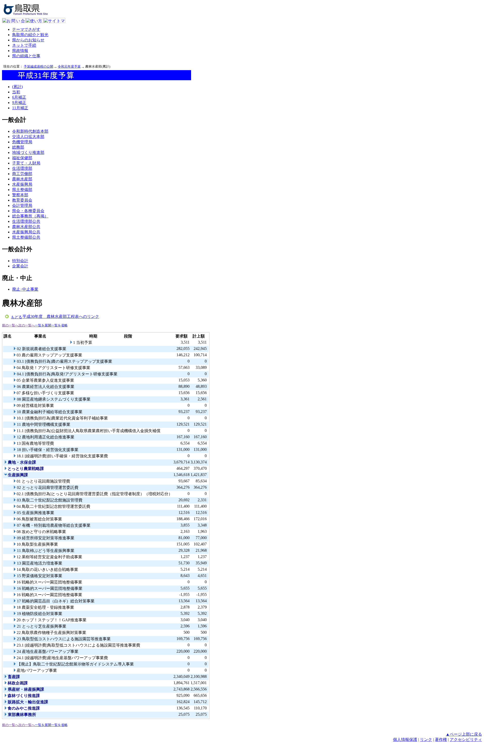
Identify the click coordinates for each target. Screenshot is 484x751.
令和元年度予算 (69, 66)
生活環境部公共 (26, 221)
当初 (16, 92)
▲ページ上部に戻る (464, 734)
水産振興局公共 (26, 232)
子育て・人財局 (26, 163)
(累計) (17, 87)
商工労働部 (22, 174)
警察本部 (20, 195)
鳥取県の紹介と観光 (30, 35)
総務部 (18, 147)
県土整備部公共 (26, 237)
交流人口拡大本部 (28, 136)
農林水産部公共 (26, 227)
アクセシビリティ (466, 739)
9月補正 (19, 102)
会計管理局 (22, 205)
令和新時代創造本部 (30, 131)
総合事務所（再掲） (30, 216)
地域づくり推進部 (28, 152)
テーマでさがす (26, 29)
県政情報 (20, 50)
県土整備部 (22, 189)
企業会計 (20, 266)
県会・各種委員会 (28, 211)
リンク (426, 739)
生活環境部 (22, 168)
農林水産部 (22, 179)
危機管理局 (22, 142)
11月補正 (20, 108)
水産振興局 (22, 184)
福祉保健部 (22, 158)
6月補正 (19, 97)
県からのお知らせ (28, 40)
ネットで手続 (24, 45)
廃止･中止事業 (25, 289)
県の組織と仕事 (26, 56)
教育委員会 (22, 200)
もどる (16, 317)
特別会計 (20, 261)
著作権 (441, 739)
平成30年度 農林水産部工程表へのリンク (60, 316)
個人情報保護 (405, 739)
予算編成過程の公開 (38, 66)
